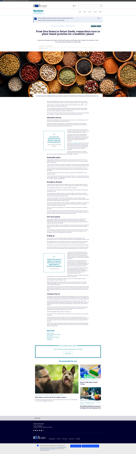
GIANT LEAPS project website (53, 337)
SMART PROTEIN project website (54, 334)
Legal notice (71, 438)
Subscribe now (68, 353)
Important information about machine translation (55, 20)
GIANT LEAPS (50, 335)
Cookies (58, 438)
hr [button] (75, 5)
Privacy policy (64, 438)
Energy (82, 402)
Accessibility (77, 438)
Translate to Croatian (41, 20)
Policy (93, 402)
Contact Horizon (37, 418)
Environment (88, 402)
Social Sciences (90, 403)
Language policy (52, 438)
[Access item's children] (86, 11)
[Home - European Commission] (42, 5)
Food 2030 (49, 338)
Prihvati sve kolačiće (75, 446)
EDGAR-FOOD (50, 339)
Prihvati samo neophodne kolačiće (90, 446)
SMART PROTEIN (50, 333)
